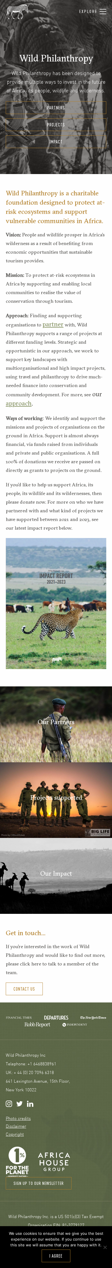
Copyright (15, 1135)
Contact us (24, 988)
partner (53, 324)
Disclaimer (16, 1127)
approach (19, 403)
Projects (56, 124)
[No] (105, 1247)
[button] (92, 11)
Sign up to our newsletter (38, 1183)
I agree (56, 1255)
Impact (56, 141)
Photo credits (18, 1119)
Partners (56, 107)
